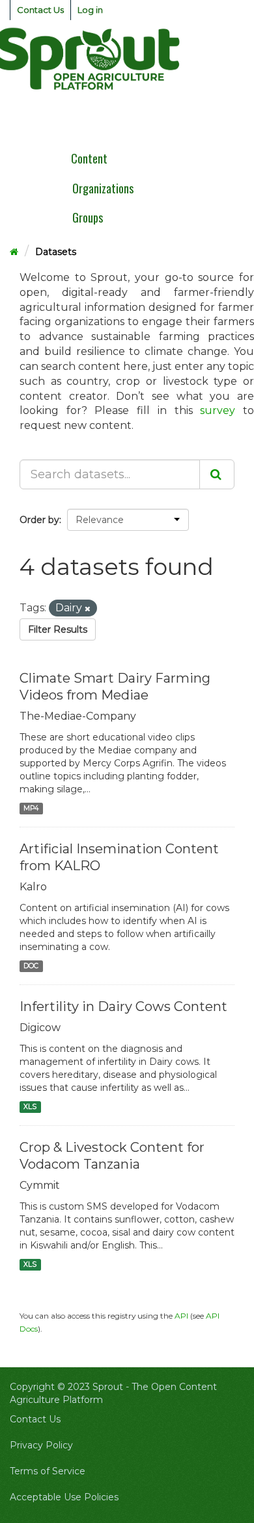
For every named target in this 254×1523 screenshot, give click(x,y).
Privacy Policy (41, 1445)
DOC (30, 966)
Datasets (55, 252)
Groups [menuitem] (87, 217)
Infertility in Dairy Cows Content (123, 1006)
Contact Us (40, 10)
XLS (29, 1107)
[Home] (14, 252)
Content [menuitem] (89, 158)
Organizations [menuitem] (103, 188)
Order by (39, 520)
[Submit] (216, 474)
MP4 (30, 808)
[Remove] (88, 608)
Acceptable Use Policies (64, 1497)
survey (217, 410)
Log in (90, 10)
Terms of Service (47, 1471)
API (181, 1316)
